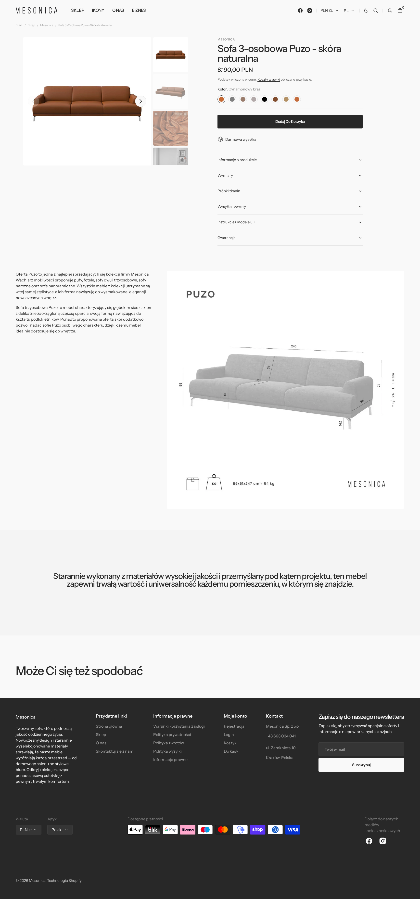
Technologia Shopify (64, 880)
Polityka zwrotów (168, 742)
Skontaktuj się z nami (115, 751)
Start (19, 25)
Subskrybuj (361, 764)
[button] (375, 10)
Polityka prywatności (172, 734)
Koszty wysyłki (268, 79)
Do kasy (231, 751)
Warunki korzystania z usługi (179, 726)
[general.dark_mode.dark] (366, 10)
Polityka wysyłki (167, 751)
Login (229, 734)
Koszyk (230, 742)
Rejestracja (234, 726)
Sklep (31, 25)
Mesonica (46, 25)
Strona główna (109, 726)
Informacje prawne (170, 759)
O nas (101, 742)
